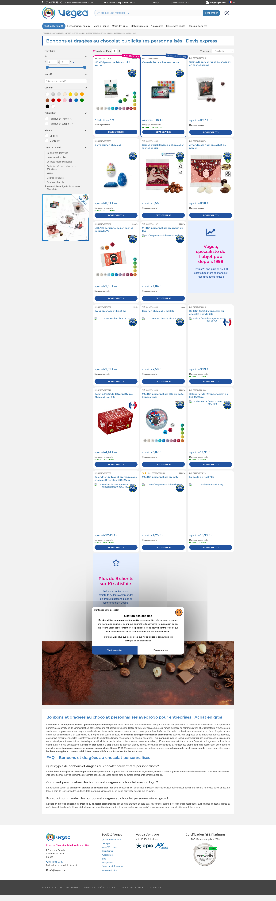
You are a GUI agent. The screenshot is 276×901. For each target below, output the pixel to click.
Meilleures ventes (139, 26)
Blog (104, 858)
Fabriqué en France (61, 118)
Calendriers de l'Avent (57, 153)
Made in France (101, 26)
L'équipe (155, 2)
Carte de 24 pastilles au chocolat (161, 62)
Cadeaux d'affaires (197, 26)
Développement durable (78, 26)
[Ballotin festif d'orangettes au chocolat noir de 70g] (210, 338)
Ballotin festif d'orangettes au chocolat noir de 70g (206, 313)
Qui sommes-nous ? (180, 2)
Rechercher (211, 13)
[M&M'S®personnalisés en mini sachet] (116, 90)
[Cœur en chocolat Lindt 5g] (116, 338)
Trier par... (205, 51)
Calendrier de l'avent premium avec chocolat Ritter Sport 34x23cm (116, 479)
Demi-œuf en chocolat (108, 145)
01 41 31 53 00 (55, 862)
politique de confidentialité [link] (138, 641)
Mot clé (48, 74)
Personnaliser (161, 650)
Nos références (109, 847)
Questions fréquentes (112, 866)
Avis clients (107, 855)
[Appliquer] (73, 62)
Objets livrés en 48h (175, 26)
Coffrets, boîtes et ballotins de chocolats (61, 167)
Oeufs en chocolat (56, 182)
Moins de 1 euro (120, 26)
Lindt (54, 136)
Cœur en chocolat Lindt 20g (158, 311)
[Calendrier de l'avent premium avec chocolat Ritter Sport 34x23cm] (116, 504)
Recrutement (108, 851)
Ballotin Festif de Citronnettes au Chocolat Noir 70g (114, 396)
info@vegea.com (218, 2)
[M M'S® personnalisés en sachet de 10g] (163, 255)
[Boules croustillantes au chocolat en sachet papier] (163, 172)
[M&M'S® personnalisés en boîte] (163, 504)
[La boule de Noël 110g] (210, 504)
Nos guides (107, 862)
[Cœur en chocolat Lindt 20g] (163, 338)
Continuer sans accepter (106, 610)
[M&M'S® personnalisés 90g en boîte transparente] (163, 421)
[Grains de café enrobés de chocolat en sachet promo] (210, 89)
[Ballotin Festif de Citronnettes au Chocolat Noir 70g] (116, 421)
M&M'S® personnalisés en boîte (160, 477)
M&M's (55, 141)
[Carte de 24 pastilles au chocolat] (163, 90)
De (46, 62)
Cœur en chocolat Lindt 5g (110, 311)
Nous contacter (109, 870)
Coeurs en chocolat (56, 157)
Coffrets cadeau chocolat (59, 161)
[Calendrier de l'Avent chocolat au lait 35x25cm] (210, 421)
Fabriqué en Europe (61, 123)
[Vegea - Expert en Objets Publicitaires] (65, 18)
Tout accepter (114, 650)
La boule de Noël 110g (201, 477)
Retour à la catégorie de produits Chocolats (63, 187)
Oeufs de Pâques (55, 178)
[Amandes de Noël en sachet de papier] (210, 172)
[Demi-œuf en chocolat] (116, 172)
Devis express (116, 132)
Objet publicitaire (52, 26)
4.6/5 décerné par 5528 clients (121, 2)
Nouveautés (157, 26)
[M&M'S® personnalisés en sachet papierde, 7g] (116, 255)
